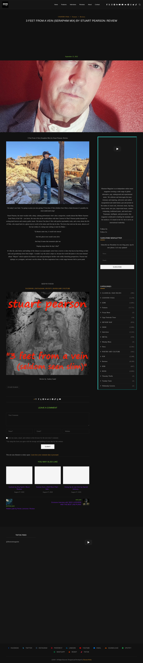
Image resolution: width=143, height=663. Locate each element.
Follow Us (103, 232)
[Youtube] (120, 4)
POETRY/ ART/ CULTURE (118, 352)
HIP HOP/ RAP (118, 322)
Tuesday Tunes (118, 381)
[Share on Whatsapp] (50, 399)
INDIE (118, 327)
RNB (118, 366)
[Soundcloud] (125, 4)
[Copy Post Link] (55, 399)
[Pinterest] (114, 4)
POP (118, 356)
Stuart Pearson (13, 387)
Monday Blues (118, 342)
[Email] (122, 4)
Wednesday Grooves (118, 386)
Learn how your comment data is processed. (45, 455)
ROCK (118, 371)
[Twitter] (109, 4)
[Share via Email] (60, 399)
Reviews (82, 4)
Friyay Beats (118, 312)
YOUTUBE (66, 288)
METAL (118, 337)
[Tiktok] (136, 4)
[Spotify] (128, 4)
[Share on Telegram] (52, 399)
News (56, 4)
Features (64, 4)
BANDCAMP (57, 288)
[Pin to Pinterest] (43, 399)
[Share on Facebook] (38, 399)
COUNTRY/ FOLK (118, 298)
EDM (118, 303)
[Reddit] (133, 4)
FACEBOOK (29, 288)
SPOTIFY (48, 288)
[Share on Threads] (57, 399)
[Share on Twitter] (41, 399)
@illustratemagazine (12, 542)
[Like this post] (36, 399)
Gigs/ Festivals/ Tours (118, 317)
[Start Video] (117, 148)
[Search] (140, 4)
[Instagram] (112, 4)
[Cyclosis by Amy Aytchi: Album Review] (19, 475)
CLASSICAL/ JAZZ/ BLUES (118, 293)
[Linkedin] (117, 4)
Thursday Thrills (118, 376)
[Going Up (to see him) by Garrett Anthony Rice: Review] (76, 475)
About (90, 4)
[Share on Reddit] (48, 399)
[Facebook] (106, 4)
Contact (97, 4)
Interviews (73, 4)
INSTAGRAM (39, 288)
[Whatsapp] (130, 4)
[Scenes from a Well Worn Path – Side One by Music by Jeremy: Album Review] (48, 475)
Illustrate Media (87, 660)
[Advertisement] (71, 39)
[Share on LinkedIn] (45, 399)
